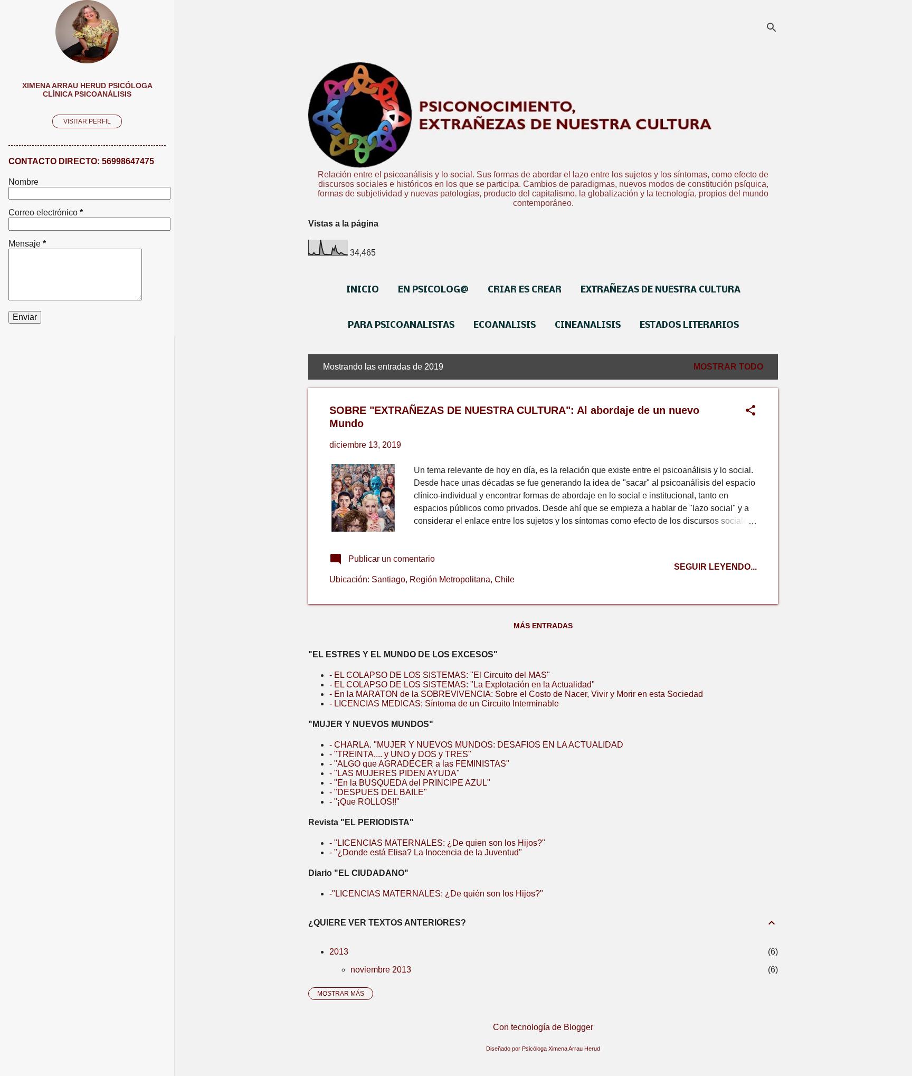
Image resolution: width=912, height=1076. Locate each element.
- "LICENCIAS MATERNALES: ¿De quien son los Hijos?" (437, 842)
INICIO (362, 290)
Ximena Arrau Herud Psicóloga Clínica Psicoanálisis (87, 89)
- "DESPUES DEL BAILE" (378, 792)
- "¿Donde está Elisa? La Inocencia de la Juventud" (425, 852)
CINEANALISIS (588, 325)
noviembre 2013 (380, 969)
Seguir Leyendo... (715, 566)
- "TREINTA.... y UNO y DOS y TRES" (400, 754)
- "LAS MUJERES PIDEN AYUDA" (394, 773)
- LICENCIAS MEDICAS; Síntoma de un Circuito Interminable (444, 703)
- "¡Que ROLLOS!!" (364, 801)
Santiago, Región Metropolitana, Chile (443, 579)
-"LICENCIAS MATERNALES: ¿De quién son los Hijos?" (436, 893)
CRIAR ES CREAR (525, 290)
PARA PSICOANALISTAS (401, 325)
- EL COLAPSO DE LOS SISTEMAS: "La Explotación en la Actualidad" (462, 684)
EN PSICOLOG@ (433, 290)
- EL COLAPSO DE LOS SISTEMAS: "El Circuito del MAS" (439, 675)
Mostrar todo (728, 366)
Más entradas (543, 625)
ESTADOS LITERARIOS (689, 325)
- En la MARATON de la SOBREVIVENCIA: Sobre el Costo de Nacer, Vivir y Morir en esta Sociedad (516, 694)
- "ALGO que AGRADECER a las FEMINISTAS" (419, 763)
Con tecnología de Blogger (543, 1027)
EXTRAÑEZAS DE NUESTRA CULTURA (660, 290)
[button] (750, 411)
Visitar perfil (87, 121)
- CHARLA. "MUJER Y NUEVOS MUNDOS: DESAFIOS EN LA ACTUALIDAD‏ (476, 744)
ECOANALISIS (504, 325)
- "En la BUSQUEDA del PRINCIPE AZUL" (409, 782)
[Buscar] (771, 29)
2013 (338, 951)
